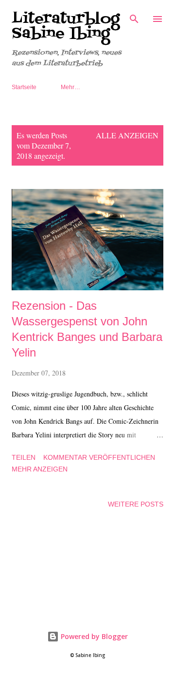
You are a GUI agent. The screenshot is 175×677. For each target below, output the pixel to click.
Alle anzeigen (127, 135)
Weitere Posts (135, 504)
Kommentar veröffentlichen (99, 457)
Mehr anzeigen (40, 469)
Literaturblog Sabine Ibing (66, 26)
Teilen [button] (23, 457)
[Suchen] (134, 17)
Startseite (24, 87)
